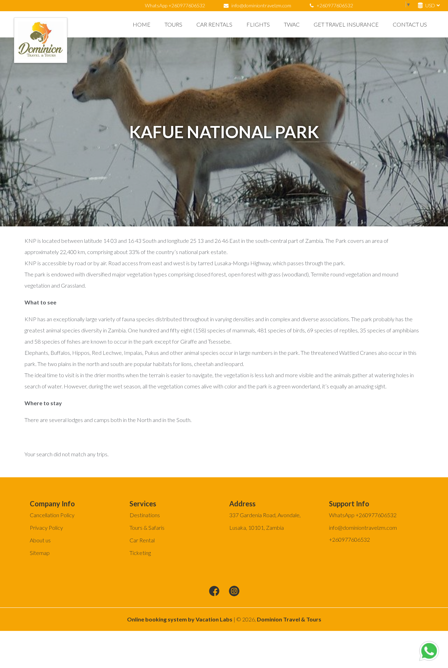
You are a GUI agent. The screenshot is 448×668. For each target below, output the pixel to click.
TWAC (292, 24)
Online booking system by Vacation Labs (180, 619)
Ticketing (140, 552)
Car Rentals (214, 24)
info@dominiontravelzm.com (261, 5)
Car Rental (142, 540)
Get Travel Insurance (346, 24)
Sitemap (40, 552)
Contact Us (410, 24)
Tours (173, 24)
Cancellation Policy (52, 515)
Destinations (145, 515)
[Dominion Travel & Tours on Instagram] (234, 591)
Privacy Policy (46, 527)
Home (141, 24)
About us (40, 540)
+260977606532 (334, 5)
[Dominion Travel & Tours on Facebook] (214, 591)
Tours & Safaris (147, 527)
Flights (258, 24)
